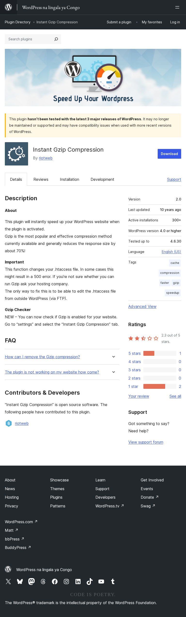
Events (147, 488)
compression (169, 273)
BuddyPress (18, 547)
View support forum (145, 442)
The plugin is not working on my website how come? (52, 372)
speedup (172, 293)
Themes (57, 488)
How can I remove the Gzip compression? (42, 357)
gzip (176, 283)
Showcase (59, 480)
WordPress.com (21, 521)
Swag (148, 506)
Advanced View (142, 306)
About (10, 480)
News (10, 488)
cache (174, 263)
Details (16, 179)
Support (174, 179)
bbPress (14, 539)
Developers (105, 497)
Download (169, 154)
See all (175, 396)
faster (165, 283)
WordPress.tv (109, 506)
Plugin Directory (18, 22)
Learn (100, 480)
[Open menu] (178, 7)
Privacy (11, 506)
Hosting (12, 497)
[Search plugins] (56, 39)
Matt (11, 530)
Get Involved (152, 480)
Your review (138, 396)
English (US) (171, 252)
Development (102, 179)
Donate (150, 497)
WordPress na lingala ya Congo (44, 569)
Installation (69, 179)
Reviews (40, 179)
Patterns (57, 506)
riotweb (46, 158)
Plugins (56, 497)
